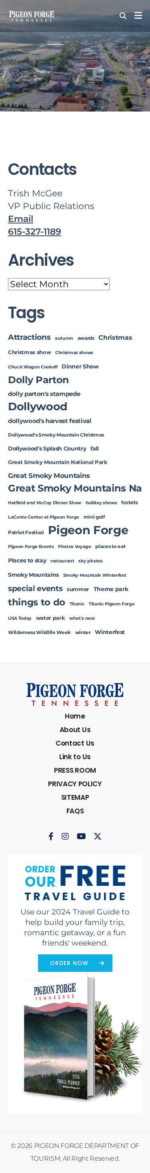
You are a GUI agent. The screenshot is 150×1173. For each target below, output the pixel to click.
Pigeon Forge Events (31, 546)
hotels (129, 502)
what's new (82, 618)
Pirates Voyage (74, 546)
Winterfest (110, 632)
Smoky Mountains (33, 574)
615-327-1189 (34, 231)
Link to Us (75, 757)
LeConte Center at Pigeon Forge (43, 517)
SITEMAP (75, 797)
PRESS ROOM (75, 770)
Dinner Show (80, 366)
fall (94, 448)
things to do (36, 602)
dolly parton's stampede (44, 394)
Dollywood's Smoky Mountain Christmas (56, 435)
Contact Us (75, 743)
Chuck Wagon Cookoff (33, 367)
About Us (75, 729)
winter (83, 632)
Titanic (77, 604)
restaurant (62, 561)
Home (75, 716)
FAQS (75, 811)
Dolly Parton (38, 380)
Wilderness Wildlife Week (39, 632)
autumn (64, 338)
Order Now (69, 963)
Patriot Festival (26, 532)
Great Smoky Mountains (49, 475)
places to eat (110, 546)
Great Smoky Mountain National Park (58, 462)
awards (86, 338)
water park (50, 618)
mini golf (94, 517)
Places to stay (27, 560)
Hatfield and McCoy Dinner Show (44, 502)
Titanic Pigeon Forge (111, 604)
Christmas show (29, 352)
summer (78, 589)
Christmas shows (74, 352)
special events (35, 588)
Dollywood (38, 406)
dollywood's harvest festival (50, 421)
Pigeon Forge (88, 530)
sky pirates (90, 561)
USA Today (20, 618)
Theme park (111, 589)
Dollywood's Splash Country (47, 448)
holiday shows (101, 502)
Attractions (29, 337)
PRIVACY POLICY (75, 784)
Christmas (115, 337)
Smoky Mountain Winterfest (94, 575)
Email (20, 218)
